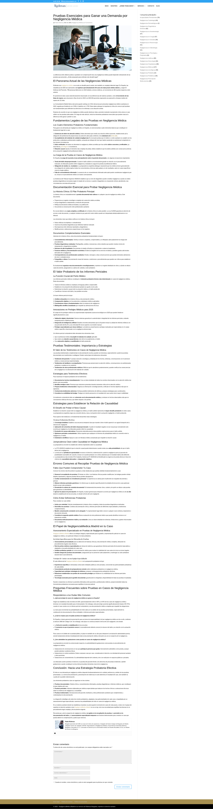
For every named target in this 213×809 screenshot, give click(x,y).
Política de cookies (67, 801)
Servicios (141, 6)
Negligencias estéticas (146, 58)
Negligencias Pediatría (147, 73)
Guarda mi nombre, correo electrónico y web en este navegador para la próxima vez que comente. (84, 782)
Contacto (151, 6)
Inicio (106, 6)
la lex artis (114, 136)
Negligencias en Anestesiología (149, 31)
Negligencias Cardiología (147, 20)
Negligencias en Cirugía (147, 36)
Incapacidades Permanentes (148, 17)
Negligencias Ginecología (147, 61)
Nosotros (114, 6)
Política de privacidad (81, 801)
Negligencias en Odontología (148, 47)
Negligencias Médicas (78, 22)
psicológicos (64, 146)
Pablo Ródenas (59, 22)
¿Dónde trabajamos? (126, 6)
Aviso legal (56, 801)
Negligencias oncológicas (147, 70)
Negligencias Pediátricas (147, 76)
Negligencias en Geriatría (147, 39)
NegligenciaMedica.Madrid (61, 533)
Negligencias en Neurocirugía (149, 42)
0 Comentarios (88, 22)
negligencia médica (67, 85)
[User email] (55, 733)
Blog (158, 6)
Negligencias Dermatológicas (149, 23)
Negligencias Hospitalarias (148, 64)
